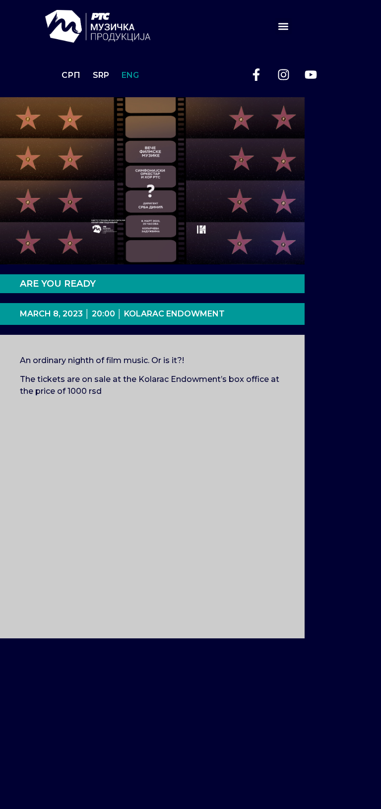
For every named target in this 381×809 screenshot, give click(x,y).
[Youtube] (310, 74)
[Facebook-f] (256, 74)
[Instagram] (283, 74)
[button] (283, 26)
